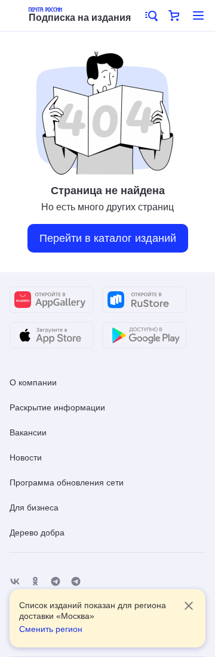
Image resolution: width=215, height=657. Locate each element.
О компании (33, 382)
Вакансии (28, 432)
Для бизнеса (34, 507)
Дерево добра (37, 532)
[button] (150, 15)
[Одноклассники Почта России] (35, 581)
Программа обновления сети (67, 482)
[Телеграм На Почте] (55, 581)
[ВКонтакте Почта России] (15, 581)
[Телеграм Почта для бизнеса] (76, 581)
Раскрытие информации (57, 407)
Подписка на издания (80, 18)
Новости (26, 457)
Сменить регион (50, 629)
